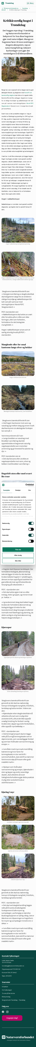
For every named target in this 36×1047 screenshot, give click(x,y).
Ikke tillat (18, 561)
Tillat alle (18, 549)
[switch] (31, 529)
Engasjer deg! (12, 1018)
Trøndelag (9, 3)
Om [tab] (29, 490)
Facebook (3, 1012)
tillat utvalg (18, 555)
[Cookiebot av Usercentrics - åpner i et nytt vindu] (25, 485)
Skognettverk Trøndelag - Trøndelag (13, 1000)
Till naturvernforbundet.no (10, 8)
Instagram (7, 1012)
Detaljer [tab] (18, 490)
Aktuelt (4, 10)
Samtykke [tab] (6, 490)
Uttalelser (5, 987)
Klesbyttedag (6, 997)
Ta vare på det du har (8, 993)
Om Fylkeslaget (7, 990)
